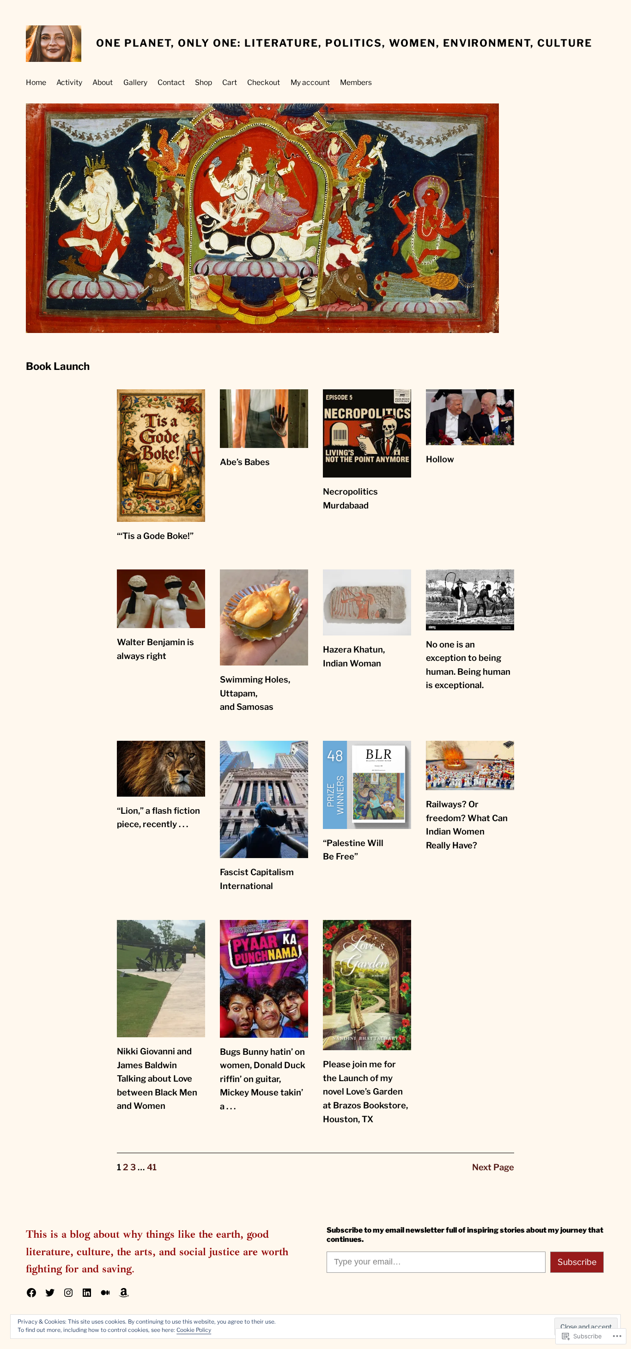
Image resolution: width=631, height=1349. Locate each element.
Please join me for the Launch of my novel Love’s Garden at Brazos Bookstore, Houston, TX (365, 1091)
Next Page (493, 1167)
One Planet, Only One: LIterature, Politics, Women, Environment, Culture (344, 43)
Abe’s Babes (245, 462)
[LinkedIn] (86, 1292)
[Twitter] (49, 1292)
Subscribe (577, 1262)
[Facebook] (31, 1292)
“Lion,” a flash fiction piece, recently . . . (158, 817)
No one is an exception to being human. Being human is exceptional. (468, 665)
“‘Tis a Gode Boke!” (155, 536)
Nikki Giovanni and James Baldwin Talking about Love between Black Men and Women (157, 1078)
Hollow (440, 459)
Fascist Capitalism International (257, 879)
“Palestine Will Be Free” (353, 850)
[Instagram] (68, 1292)
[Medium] (105, 1292)
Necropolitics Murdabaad (350, 498)
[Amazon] (123, 1292)
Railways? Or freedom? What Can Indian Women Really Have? (467, 825)
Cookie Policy (193, 1329)
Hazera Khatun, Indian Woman (354, 656)
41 (152, 1167)
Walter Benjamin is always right (155, 649)
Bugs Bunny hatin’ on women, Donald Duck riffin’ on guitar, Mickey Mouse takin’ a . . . (262, 1079)
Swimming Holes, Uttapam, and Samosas (255, 693)
